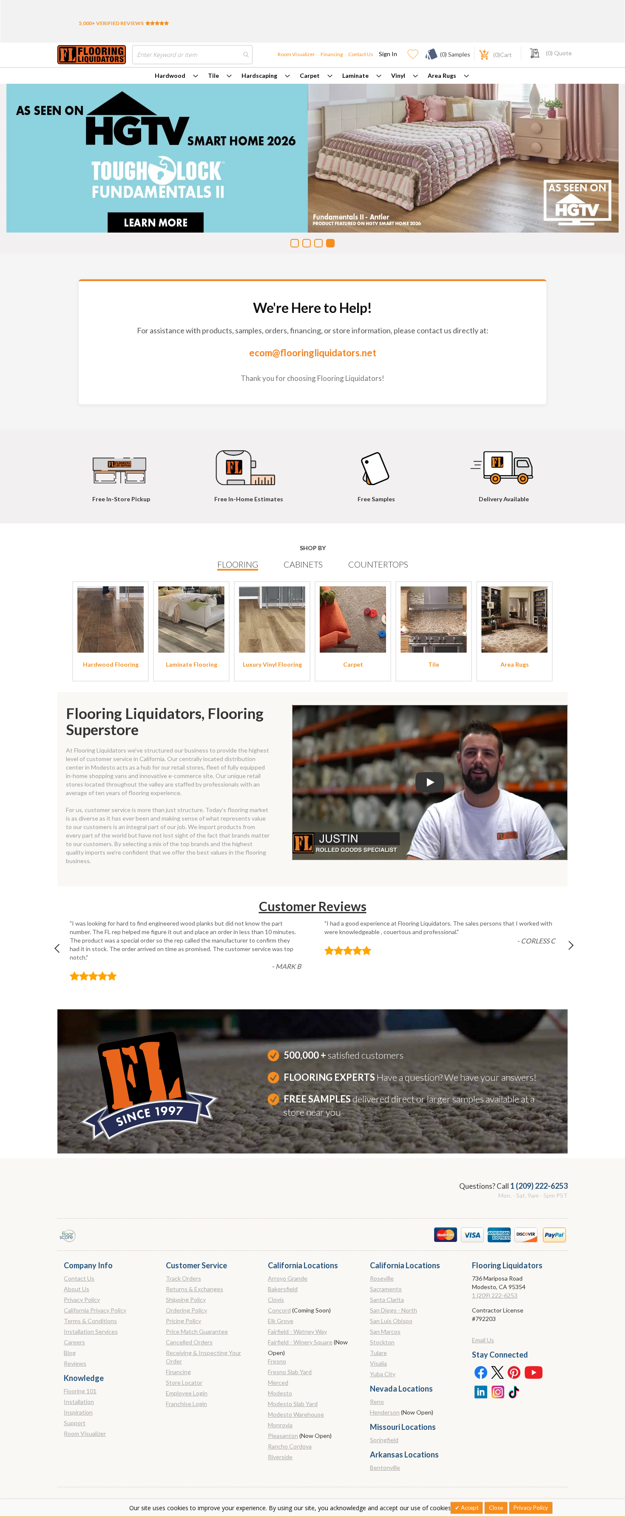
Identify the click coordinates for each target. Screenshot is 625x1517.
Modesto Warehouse (296, 1414)
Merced (278, 1382)
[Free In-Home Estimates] (249, 464)
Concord (279, 1310)
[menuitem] (176, 76)
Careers (74, 1342)
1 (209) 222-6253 (539, 1185)
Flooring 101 (80, 1391)
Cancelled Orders (189, 1342)
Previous (61, 950)
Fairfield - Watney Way (297, 1331)
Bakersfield (283, 1289)
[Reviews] (157, 23)
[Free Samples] (376, 464)
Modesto (280, 1393)
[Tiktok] (514, 1391)
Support (74, 1422)
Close (496, 1507)
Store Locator (184, 1382)
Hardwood (170, 75)
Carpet (310, 75)
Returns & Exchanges (194, 1289)
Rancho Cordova (290, 1446)
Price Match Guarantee (197, 1331)
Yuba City (382, 1374)
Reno (377, 1401)
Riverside (280, 1456)
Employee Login (186, 1393)
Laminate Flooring (191, 664)
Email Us (483, 1340)
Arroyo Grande (287, 1278)
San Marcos (385, 1331)
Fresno (277, 1361)
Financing (332, 54)
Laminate (355, 75)
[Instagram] (497, 1391)
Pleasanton (283, 1435)
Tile (213, 75)
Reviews (75, 1363)
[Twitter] (497, 1372)
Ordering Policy (186, 1310)
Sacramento (386, 1289)
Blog (70, 1352)
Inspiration (78, 1412)
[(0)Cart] (479, 54)
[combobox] (192, 54)
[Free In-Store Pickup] (121, 464)
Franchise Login (186, 1403)
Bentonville (385, 1467)
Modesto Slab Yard (293, 1403)
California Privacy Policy (95, 1310)
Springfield (384, 1439)
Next (563, 950)
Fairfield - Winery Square (300, 1342)
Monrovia (280, 1425)
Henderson (385, 1412)
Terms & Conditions (90, 1320)
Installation (79, 1401)
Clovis (276, 1299)
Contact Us (360, 54)
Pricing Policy (183, 1320)
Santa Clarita (387, 1299)
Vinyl (398, 75)
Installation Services (91, 1331)
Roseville (382, 1278)
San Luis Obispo (391, 1320)
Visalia (378, 1363)
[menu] (312, 76)
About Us (76, 1289)
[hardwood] (110, 618)
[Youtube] (533, 1372)
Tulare (378, 1352)
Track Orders (183, 1278)
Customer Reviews (312, 906)
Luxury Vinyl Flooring (272, 664)
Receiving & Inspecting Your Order (203, 1357)
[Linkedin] (480, 1391)
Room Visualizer (296, 54)
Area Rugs (442, 75)
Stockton (382, 1342)
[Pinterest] (514, 1372)
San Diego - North (393, 1310)
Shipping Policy (186, 1299)
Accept (469, 1507)
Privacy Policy (82, 1299)
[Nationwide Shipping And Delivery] (504, 464)
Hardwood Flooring (111, 664)
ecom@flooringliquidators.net (312, 352)
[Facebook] (480, 1372)
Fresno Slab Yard (290, 1371)
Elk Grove (280, 1320)
